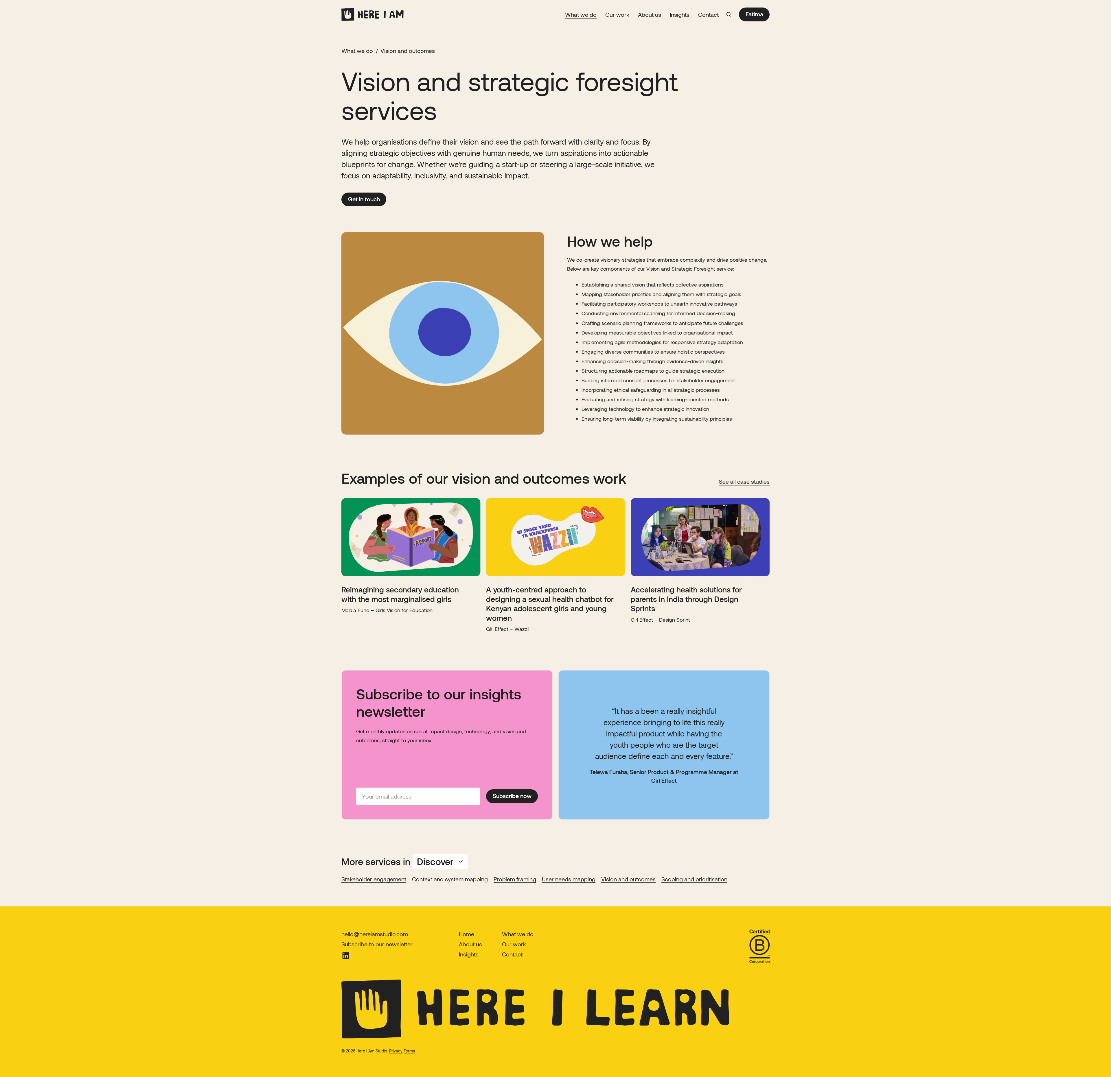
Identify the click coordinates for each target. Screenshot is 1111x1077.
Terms (409, 1050)
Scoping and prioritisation (694, 878)
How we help (610, 241)
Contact (708, 14)
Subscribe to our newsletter (377, 944)
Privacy (395, 1050)
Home (466, 933)
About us (649, 14)
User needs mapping (568, 878)
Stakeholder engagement (373, 878)
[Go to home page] (372, 14)
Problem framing (515, 878)
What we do (581, 14)
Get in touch (364, 198)
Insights (679, 14)
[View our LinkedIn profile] (377, 955)
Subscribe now (512, 795)
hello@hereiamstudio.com (374, 933)
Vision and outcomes (628, 878)
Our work (617, 14)
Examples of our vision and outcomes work (483, 478)
